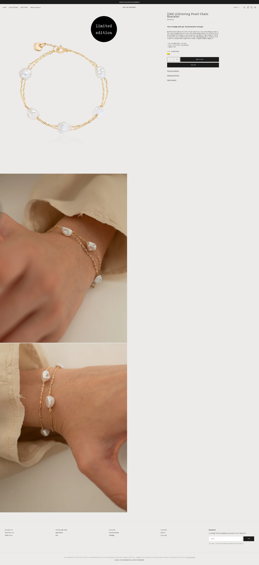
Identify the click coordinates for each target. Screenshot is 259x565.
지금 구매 (193, 65)
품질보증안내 (59, 532)
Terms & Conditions (173, 71)
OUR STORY (24, 7)
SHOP (4, 7)
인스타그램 (164, 535)
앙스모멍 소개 (9, 530)
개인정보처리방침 (114, 532)
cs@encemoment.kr (164, 557)
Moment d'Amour (35, 7)
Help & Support (171, 80)
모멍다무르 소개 (9, 532)
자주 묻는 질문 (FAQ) (61, 530)
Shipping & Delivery (173, 75)
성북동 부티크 (9, 535)
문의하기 (163, 532)
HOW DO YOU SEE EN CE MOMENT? (129, 2)
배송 (57, 535)
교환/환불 (111, 535)
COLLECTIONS (13, 7)
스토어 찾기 (164, 530)
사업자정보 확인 (190, 557)
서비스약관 (112, 530)
